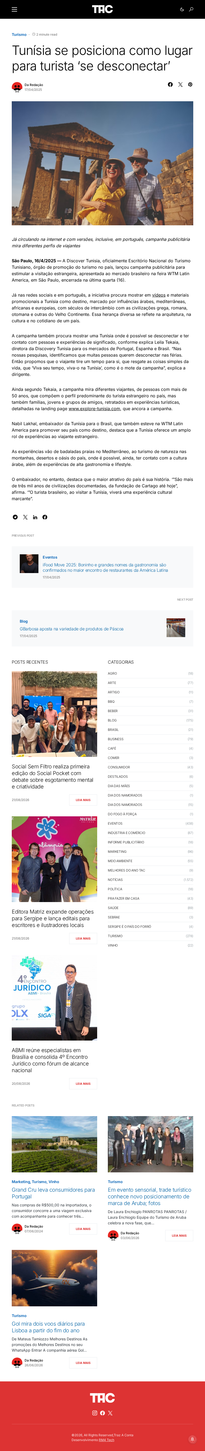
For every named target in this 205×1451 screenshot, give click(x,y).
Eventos (50, 557)
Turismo (19, 34)
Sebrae (114, 917)
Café (112, 748)
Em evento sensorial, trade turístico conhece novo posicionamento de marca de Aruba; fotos (149, 1196)
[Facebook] (102, 1413)
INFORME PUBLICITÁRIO (126, 842)
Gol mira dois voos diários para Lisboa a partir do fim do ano (48, 1327)
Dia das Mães (119, 786)
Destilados (118, 777)
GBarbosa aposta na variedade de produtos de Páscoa (72, 628)
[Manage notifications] (192, 1439)
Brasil (113, 730)
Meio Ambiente (120, 861)
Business (116, 739)
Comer (113, 758)
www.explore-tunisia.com (94, 408)
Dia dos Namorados (125, 795)
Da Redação (34, 85)
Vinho (113, 945)
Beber (113, 711)
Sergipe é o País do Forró (129, 927)
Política (115, 889)
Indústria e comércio (126, 833)
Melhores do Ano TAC (126, 870)
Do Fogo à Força (122, 814)
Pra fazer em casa (123, 898)
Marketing (117, 852)
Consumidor (119, 767)
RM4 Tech (106, 1440)
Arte (112, 683)
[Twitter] (110, 1413)
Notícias (115, 880)
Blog (24, 621)
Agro (112, 673)
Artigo (114, 692)
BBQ (111, 702)
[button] (14, 9)
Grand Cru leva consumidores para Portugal (53, 1193)
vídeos (158, 295)
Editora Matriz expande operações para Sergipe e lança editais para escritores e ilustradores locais (52, 918)
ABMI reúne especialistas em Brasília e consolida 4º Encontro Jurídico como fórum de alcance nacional (50, 1060)
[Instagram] (94, 1413)
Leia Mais (83, 800)
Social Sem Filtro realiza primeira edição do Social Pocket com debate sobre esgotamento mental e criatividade (52, 776)
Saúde (113, 908)
